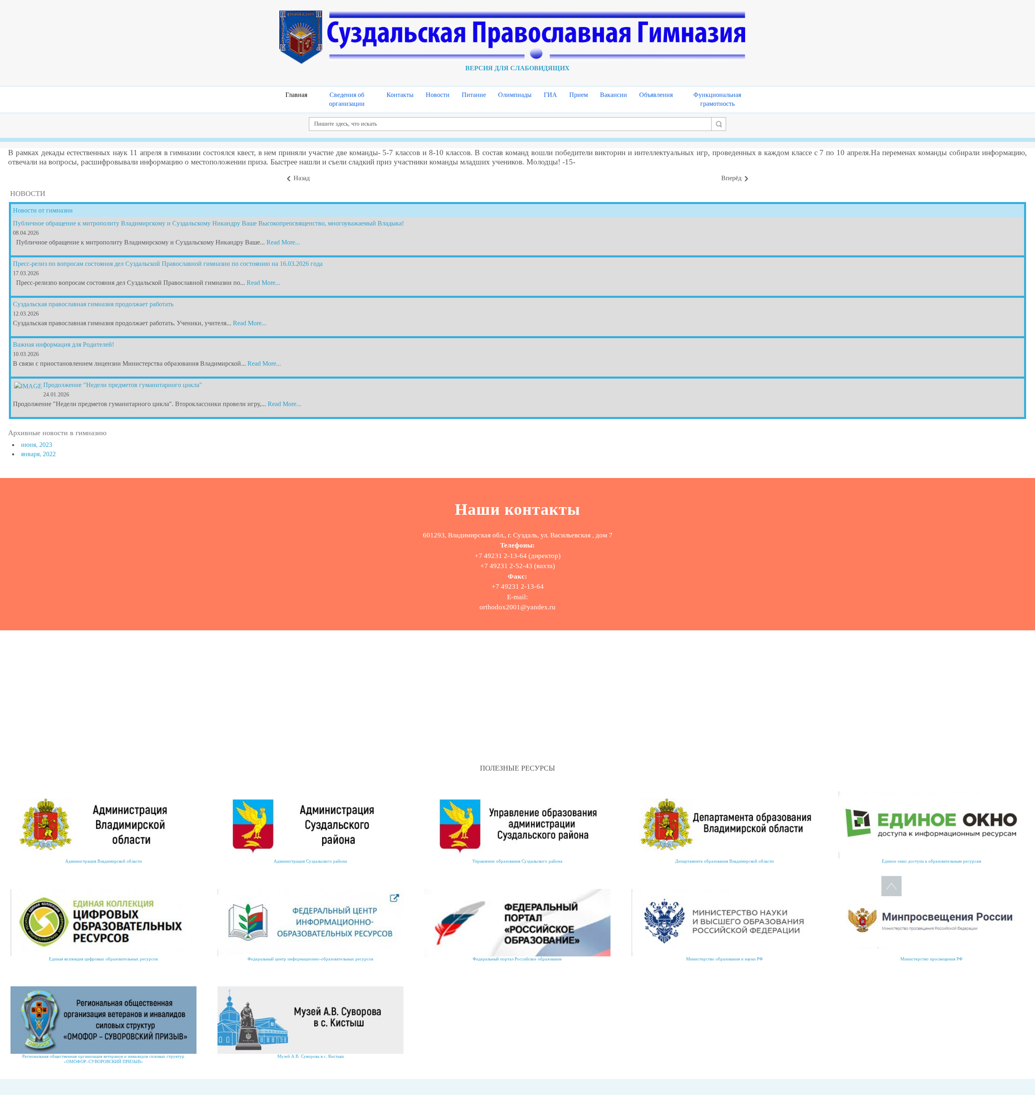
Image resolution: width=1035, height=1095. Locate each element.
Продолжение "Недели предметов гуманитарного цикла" (122, 384)
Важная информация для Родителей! (63, 344)
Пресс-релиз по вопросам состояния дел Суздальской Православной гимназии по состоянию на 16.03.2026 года (168, 263)
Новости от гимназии (43, 210)
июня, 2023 (36, 444)
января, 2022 (38, 454)
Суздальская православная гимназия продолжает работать (93, 304)
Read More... (283, 242)
